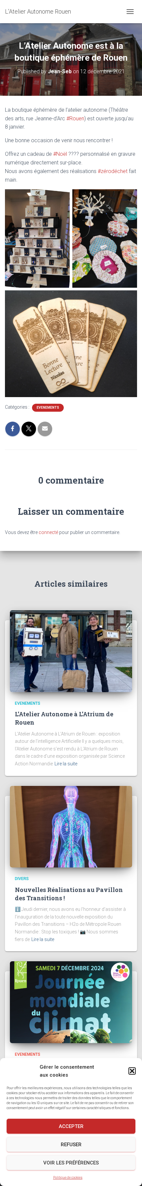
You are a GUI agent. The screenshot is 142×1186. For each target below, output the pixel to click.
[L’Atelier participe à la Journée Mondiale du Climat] (71, 1001)
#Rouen (75, 118)
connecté (48, 532)
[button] (132, 1071)
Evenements (48, 407)
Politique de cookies (68, 1177)
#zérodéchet (112, 171)
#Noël (60, 154)
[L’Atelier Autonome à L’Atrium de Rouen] (71, 650)
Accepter (71, 1126)
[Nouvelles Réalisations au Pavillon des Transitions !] (71, 826)
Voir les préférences (71, 1163)
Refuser (71, 1145)
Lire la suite (65, 763)
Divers (22, 878)
